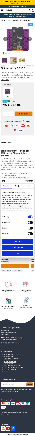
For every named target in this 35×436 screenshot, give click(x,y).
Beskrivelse (6, 142)
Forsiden (3, 20)
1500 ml (20, 270)
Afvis (17, 253)
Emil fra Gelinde (24, 434)
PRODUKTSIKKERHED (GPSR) (12, 365)
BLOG (5, 371)
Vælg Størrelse (15, 266)
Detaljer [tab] (17, 186)
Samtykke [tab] (6, 186)
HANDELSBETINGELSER (11, 358)
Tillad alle (17, 241)
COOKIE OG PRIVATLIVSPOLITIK (13, 367)
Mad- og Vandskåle (13, 20)
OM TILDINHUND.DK (10, 369)
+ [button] (11, 114)
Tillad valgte (17, 247)
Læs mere (5, 80)
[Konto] (29, 10)
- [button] (4, 114)
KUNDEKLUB (7, 360)
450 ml (9, 270)
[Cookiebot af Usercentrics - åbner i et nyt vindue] (25, 181)
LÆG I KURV (23, 114)
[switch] (30, 222)
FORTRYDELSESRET (10, 362)
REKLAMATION (8, 356)
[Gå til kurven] (33, 10)
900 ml (14, 270)
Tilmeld (29, 384)
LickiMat (3, 65)
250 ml (3, 270)
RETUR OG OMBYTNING (11, 354)
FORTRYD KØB (8, 363)
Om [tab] (29, 186)
